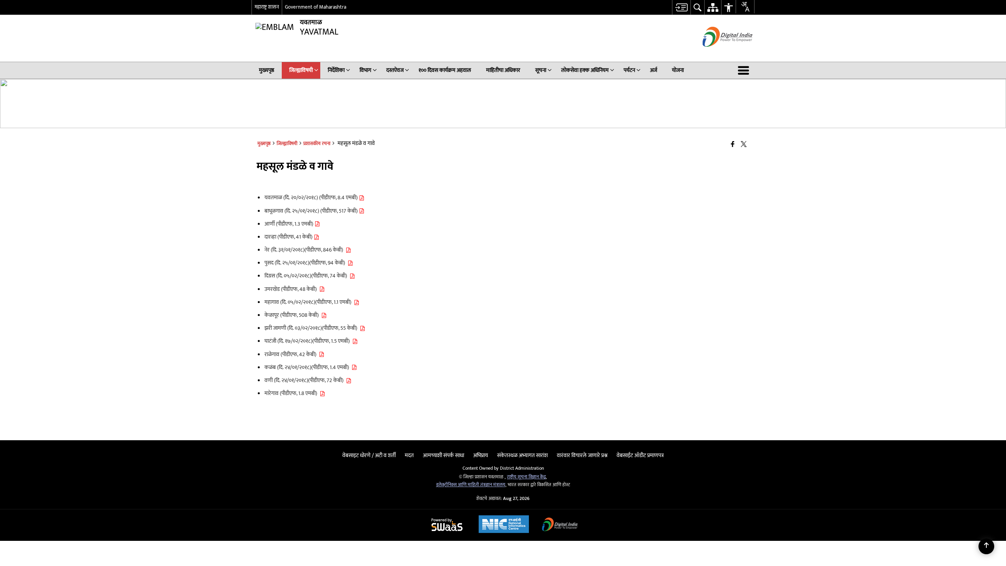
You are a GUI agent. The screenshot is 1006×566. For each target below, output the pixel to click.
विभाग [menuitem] (365, 70)
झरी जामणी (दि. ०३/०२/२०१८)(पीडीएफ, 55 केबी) (312, 328)
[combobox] (745, 6)
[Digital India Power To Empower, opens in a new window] (560, 525)
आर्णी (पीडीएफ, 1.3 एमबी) (289, 223)
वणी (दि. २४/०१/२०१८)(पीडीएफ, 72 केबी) (305, 380)
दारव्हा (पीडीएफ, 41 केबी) (289, 236)
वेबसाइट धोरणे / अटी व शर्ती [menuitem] (369, 455)
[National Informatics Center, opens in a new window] (504, 525)
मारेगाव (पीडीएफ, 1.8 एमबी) (291, 393)
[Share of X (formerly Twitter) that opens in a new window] (744, 145)
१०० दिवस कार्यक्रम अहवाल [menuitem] (445, 70)
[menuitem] (681, 7)
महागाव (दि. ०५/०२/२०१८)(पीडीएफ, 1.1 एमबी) (309, 302)
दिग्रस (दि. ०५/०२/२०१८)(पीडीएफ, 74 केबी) (306, 275)
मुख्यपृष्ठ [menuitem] (266, 70)
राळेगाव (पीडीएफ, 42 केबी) (291, 354)
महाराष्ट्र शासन (267, 7)
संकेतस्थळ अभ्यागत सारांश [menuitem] (522, 455)
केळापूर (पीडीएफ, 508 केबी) (292, 315)
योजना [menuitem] (678, 70)
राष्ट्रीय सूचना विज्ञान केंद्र (526, 477)
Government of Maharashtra (315, 7)
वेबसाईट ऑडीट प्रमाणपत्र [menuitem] (640, 455)
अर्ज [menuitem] (653, 70)
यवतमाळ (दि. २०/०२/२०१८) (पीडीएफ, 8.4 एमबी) (311, 197)
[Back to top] (986, 546)
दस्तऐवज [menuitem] (395, 70)
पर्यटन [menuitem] (629, 70)
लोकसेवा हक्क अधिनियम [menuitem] (585, 70)
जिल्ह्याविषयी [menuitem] (301, 70)
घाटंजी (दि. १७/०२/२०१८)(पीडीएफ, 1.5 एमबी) (308, 340)
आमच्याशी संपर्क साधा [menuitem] (443, 455)
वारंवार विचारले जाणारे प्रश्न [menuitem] (582, 455)
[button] (745, 70)
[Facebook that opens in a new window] (733, 145)
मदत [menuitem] (409, 455)
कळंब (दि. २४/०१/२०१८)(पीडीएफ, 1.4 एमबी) (307, 367)
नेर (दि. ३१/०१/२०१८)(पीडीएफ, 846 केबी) (304, 249)
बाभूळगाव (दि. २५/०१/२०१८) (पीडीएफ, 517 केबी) (311, 210)
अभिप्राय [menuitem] (480, 455)
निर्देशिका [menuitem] (336, 70)
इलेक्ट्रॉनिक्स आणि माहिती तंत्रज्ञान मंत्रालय (470, 485)
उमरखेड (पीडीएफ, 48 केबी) (291, 289)
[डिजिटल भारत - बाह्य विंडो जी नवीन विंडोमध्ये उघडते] (717, 53)
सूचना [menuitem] (540, 70)
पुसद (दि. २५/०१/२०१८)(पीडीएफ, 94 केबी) (305, 262)
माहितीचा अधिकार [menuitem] (503, 70)
